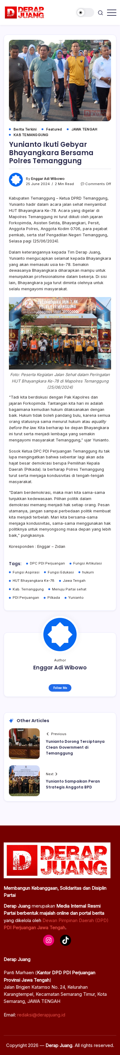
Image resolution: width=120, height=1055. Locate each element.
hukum (88, 572)
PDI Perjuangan (26, 597)
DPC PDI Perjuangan (47, 563)
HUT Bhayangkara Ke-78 (33, 580)
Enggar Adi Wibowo (48, 178)
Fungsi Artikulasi (87, 563)
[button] (85, 12)
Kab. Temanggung (28, 589)
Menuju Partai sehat (69, 589)
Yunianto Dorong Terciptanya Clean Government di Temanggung (75, 747)
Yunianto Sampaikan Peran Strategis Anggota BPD (73, 784)
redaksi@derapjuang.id (41, 1015)
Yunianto (76, 597)
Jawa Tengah (74, 580)
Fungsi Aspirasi (26, 572)
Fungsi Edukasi (61, 572)
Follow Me (60, 687)
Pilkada (53, 597)
